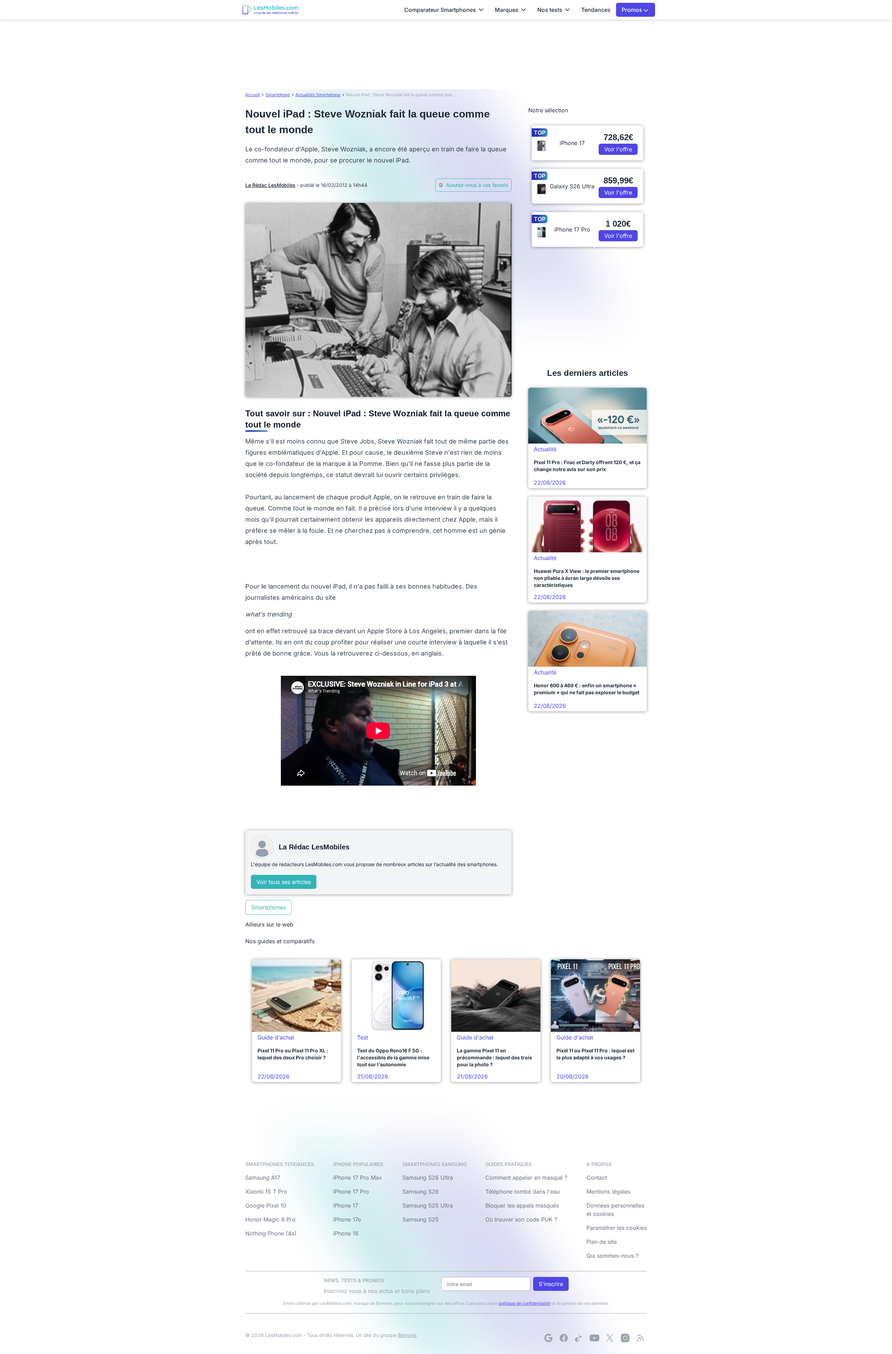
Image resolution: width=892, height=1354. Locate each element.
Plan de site (601, 1241)
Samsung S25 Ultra (427, 1205)
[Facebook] (564, 1338)
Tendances (595, 9)
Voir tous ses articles (283, 881)
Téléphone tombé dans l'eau (522, 1191)
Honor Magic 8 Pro (270, 1219)
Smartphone (278, 94)
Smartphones (268, 907)
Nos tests (549, 9)
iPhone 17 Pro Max (357, 1177)
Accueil (252, 94)
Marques (506, 9)
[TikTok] (579, 1338)
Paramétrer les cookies (616, 1227)
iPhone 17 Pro (351, 1191)
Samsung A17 (262, 1177)
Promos (633, 9)
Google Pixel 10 (265, 1205)
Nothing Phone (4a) (271, 1233)
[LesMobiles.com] (270, 10)
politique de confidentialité (524, 1303)
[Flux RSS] (640, 1338)
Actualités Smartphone (317, 94)
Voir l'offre (618, 149)
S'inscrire (551, 1283)
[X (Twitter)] (609, 1338)
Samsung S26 (420, 1191)
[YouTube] (594, 1338)
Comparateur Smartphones (440, 9)
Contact (596, 1177)
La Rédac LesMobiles (270, 185)
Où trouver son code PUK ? (521, 1219)
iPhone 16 (346, 1233)
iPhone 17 (345, 1205)
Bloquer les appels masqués (522, 1205)
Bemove (407, 1335)
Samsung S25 (420, 1219)
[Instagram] (625, 1338)
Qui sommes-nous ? (612, 1255)
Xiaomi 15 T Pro (266, 1191)
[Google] (548, 1338)
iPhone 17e (347, 1219)
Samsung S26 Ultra (427, 1177)
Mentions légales (608, 1191)
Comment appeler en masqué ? (526, 1177)
